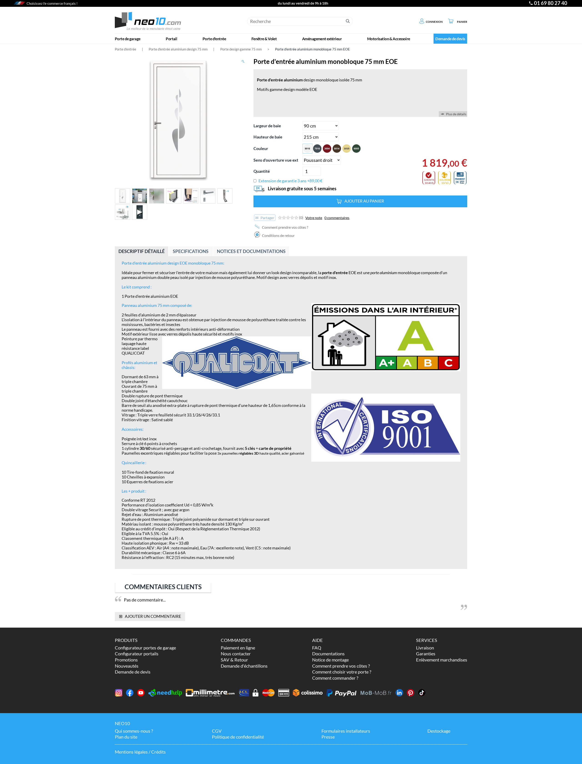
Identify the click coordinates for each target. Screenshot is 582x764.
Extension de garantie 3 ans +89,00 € (290, 180)
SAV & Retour (234, 659)
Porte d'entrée (125, 49)
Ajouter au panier (364, 201)
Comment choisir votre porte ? (341, 671)
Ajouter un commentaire (150, 616)
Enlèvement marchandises (441, 659)
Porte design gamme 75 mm (241, 49)
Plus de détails (456, 114)
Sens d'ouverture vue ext (275, 160)
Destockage (438, 731)
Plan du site (126, 736)
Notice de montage (330, 659)
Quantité (261, 171)
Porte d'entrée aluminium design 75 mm (178, 49)
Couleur (260, 148)
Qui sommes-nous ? (134, 731)
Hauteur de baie (267, 137)
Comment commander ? (335, 678)
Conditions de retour (278, 235)
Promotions (126, 659)
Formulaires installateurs (345, 731)
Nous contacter (236, 653)
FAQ (316, 647)
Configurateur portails (136, 653)
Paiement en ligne (238, 647)
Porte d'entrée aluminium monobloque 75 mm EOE (312, 49)
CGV (217, 731)
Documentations (328, 653)
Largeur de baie (267, 125)
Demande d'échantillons (244, 666)
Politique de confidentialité (238, 736)
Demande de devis (133, 671)
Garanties (425, 653)
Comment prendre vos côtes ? (284, 227)
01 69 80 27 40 (550, 3)
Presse (328, 736)
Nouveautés (126, 666)
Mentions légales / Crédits (140, 751)
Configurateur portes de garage (145, 647)
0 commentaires (336, 217)
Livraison (425, 647)
